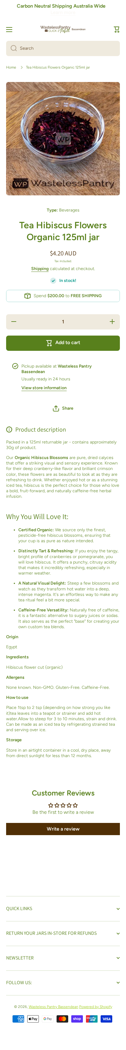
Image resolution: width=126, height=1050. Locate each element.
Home (11, 67)
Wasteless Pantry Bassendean (53, 1007)
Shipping (40, 268)
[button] (117, 30)
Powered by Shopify (95, 1007)
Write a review (63, 829)
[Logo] (63, 29)
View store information (44, 387)
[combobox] (63, 48)
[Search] (11, 48)
